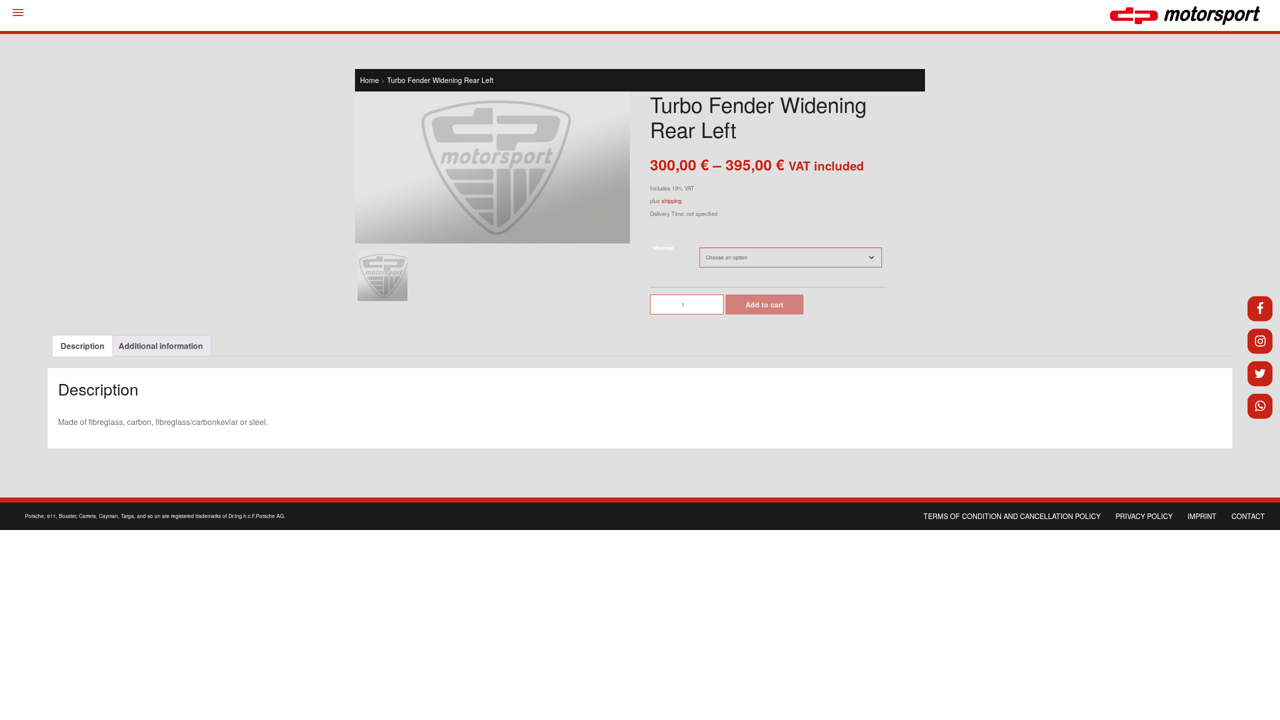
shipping (672, 200)
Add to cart (765, 305)
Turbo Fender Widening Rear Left (440, 80)
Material (663, 248)
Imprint (1202, 516)
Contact (1248, 516)
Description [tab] (82, 346)
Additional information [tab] (160, 346)
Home (369, 80)
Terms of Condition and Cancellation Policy (1012, 516)
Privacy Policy (1144, 516)
